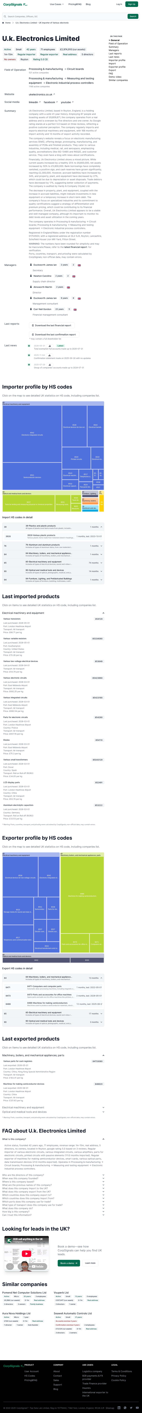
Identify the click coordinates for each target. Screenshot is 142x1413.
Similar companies (118, 80)
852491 (98, 782)
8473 (8, 995)
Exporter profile (117, 66)
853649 (98, 661)
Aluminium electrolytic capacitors (18, 805)
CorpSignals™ (22, 1408)
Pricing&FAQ (75, 4)
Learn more (90, 1263)
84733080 (97, 1061)
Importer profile (117, 60)
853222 (98, 805)
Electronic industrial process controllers (70, 82)
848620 (98, 1084)
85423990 (97, 678)
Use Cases (55, 4)
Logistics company (92, 1371)
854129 (98, 619)
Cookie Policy (118, 1380)
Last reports (115, 53)
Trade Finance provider (94, 1383)
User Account (31, 1371)
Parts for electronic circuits (15, 717)
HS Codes (29, 1375)
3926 (8, 536)
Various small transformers (15, 759)
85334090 (97, 638)
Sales (56, 1380)
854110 (99, 740)
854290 (98, 717)
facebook (49, 102)
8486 (8, 1004)
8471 (8, 987)
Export (112, 70)
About (56, 1371)
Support (57, 1384)
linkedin (33, 102)
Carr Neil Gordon (42, 309)
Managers (114, 50)
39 (5, 527)
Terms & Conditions (121, 1371)
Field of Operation (118, 43)
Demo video (115, 76)
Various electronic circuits (15, 678)
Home (8, 22)
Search (133, 16)
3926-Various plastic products (41, 535)
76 (5, 546)
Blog (88, 4)
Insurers (86, 1388)
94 (5, 579)
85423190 (97, 697)
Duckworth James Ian (45, 264)
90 (5, 571)
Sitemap (110, 1408)
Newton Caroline (42, 275)
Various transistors (12, 619)
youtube (66, 102)
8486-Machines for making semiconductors (47, 1003)
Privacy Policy (118, 1375)
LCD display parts (11, 782)
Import (112, 63)
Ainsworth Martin (43, 287)
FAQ (111, 73)
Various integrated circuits (15, 697)
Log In (119, 4)
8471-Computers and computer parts (44, 986)
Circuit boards (75, 69)
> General (114, 40)
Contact (57, 1375)
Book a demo (67, 1263)
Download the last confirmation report (55, 334)
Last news (114, 56)
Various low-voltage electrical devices (20, 661)
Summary (114, 46)
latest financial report (75, 247)
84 (5, 554)
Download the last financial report (53, 325)
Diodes (6, 740)
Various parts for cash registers (17, 1061)
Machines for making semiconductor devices (23, 1084)
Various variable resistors (14, 638)
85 (5, 563)
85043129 (97, 760)
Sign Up (131, 4)
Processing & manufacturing (46, 69)
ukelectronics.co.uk (40, 94)
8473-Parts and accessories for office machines (49, 994)
